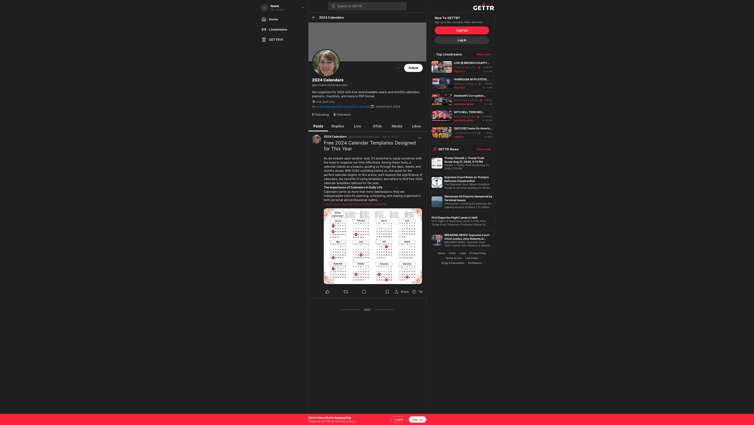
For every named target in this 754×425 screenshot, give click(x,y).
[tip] (368, 291)
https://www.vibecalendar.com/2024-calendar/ (355, 204)
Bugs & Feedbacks (453, 262)
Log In (398, 419)
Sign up (417, 419)
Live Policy (472, 258)
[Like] (332, 291)
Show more (484, 54)
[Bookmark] (387, 291)
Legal (462, 253)
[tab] (318, 126)
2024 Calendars (335, 136)
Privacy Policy (477, 253)
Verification (475, 262)
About (441, 253)
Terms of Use (454, 258)
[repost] (350, 291)
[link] (390, 137)
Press (452, 253)
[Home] (462, 6)
